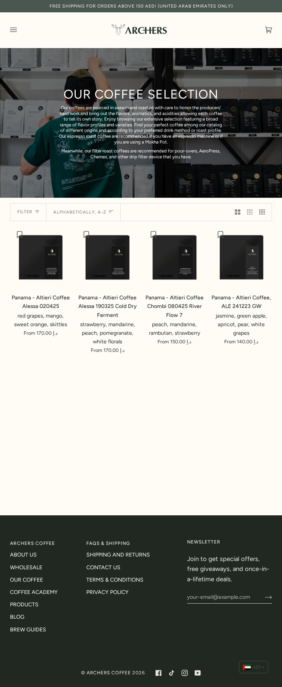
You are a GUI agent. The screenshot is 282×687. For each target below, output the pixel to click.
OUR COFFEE (26, 579)
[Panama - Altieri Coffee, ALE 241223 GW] (241, 257)
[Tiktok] (172, 673)
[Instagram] (185, 673)
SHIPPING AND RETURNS (118, 554)
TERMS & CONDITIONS (114, 579)
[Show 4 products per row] (264, 212)
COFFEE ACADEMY (34, 592)
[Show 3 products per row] (250, 212)
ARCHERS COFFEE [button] (32, 543)
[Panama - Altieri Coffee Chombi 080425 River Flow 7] (174, 257)
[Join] (263, 597)
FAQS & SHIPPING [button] (108, 543)
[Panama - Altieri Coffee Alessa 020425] (41, 257)
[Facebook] (158, 673)
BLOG (17, 617)
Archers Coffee (109, 672)
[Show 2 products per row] (237, 212)
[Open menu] (20, 29)
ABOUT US (23, 554)
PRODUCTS (24, 604)
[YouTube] (198, 673)
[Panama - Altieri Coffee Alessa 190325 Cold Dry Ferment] (107, 257)
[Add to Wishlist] (20, 234)
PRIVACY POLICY (107, 592)
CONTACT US (103, 567)
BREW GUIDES (28, 629)
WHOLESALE (26, 567)
